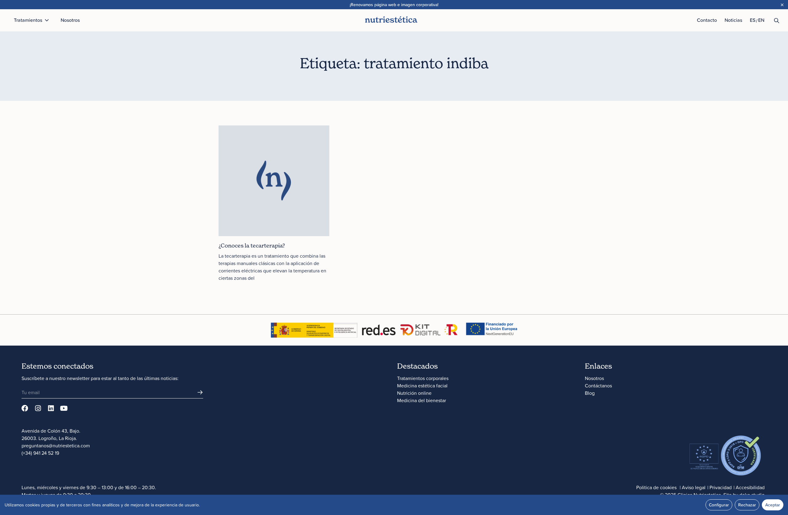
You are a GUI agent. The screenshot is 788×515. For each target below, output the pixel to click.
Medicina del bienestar (421, 400)
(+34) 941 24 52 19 (40, 453)
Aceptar (772, 505)
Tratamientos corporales (422, 378)
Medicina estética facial (422, 385)
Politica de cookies (656, 487)
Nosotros (594, 378)
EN (761, 20)
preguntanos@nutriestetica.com (56, 445)
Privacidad (721, 487)
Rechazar (747, 505)
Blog (590, 393)
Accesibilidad (750, 487)
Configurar (719, 505)
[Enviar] (200, 392)
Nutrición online (414, 393)
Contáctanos (598, 385)
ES (752, 20)
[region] (394, 505)
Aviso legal (694, 487)
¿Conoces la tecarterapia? (252, 245)
